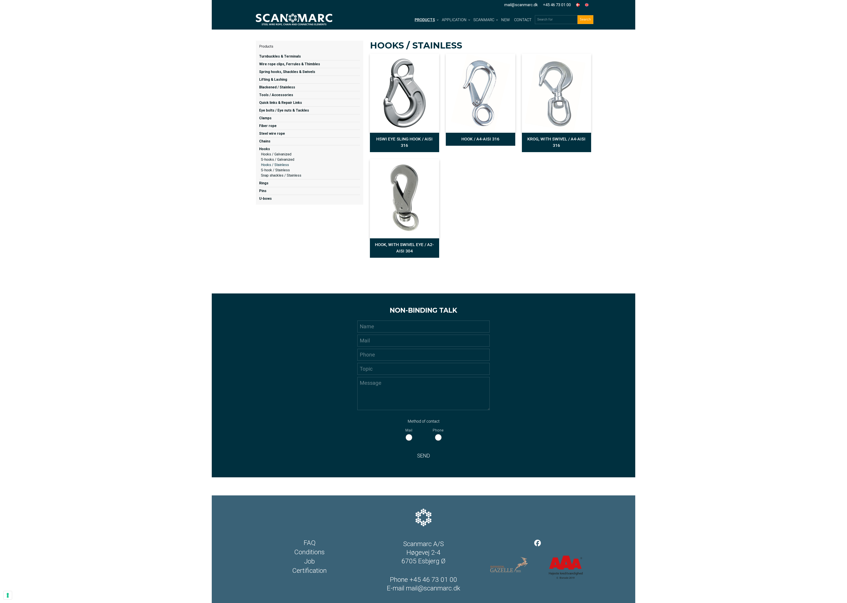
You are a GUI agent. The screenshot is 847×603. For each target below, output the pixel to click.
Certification (309, 570)
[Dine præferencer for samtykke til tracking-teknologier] (8, 595)
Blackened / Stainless (277, 87)
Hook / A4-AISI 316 (480, 139)
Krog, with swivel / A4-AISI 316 (556, 142)
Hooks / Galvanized (276, 154)
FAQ (310, 543)
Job (309, 561)
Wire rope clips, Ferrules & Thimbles (289, 64)
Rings (263, 183)
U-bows (265, 198)
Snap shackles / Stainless (281, 175)
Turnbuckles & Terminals (280, 56)
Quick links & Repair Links (280, 103)
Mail (408, 430)
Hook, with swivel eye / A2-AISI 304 (404, 248)
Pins (262, 191)
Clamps (265, 118)
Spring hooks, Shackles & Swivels (287, 72)
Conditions (309, 552)
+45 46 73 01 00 (557, 4)
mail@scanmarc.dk (521, 4)
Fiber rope (268, 126)
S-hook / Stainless (275, 170)
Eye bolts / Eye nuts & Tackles (284, 110)
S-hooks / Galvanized (277, 159)
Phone (438, 430)
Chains (264, 141)
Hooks (264, 149)
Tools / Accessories (276, 95)
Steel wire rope (272, 133)
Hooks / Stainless (275, 165)
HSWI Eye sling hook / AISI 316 (404, 142)
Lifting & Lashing (273, 79)
